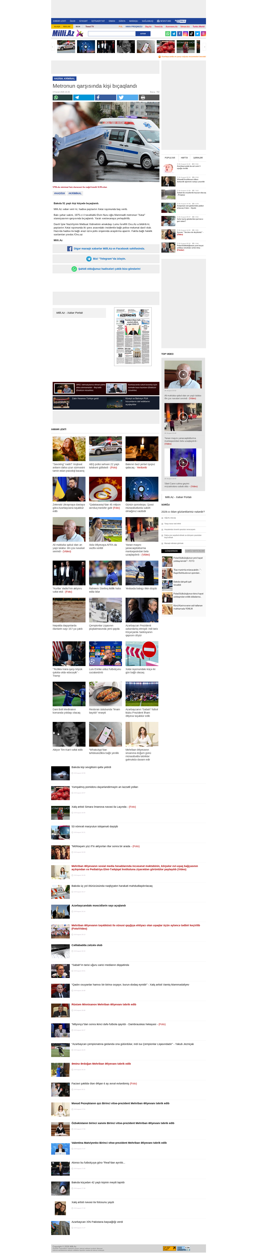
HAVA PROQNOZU (134, 26)
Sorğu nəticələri (195, 551)
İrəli (204, 47)
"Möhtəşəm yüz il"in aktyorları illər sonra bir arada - (106, 846)
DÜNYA (122, 21)
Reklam (66, 26)
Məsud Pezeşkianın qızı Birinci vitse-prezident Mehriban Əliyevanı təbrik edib (120, 1103)
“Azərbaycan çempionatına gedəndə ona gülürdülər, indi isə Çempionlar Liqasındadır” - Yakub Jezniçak (133, 1044)
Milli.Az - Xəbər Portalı (69, 312)
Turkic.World (198, 26)
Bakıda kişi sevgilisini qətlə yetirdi (91, 767)
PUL (121, 26)
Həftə (184, 158)
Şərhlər (198, 158)
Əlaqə (57, 26)
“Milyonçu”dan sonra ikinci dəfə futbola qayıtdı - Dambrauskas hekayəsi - (119, 1024)
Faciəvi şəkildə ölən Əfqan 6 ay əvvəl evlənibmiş (104, 1083)
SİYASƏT (83, 21)
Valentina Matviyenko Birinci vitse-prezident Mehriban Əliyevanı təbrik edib (119, 1142)
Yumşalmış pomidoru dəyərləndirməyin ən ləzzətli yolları (105, 787)
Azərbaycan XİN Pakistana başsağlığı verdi (97, 1221)
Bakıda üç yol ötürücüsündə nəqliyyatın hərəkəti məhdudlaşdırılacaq (112, 885)
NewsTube (165, 21)
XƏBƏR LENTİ (59, 21)
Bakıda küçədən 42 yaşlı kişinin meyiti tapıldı (98, 1182)
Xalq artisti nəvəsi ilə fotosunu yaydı (93, 1202)
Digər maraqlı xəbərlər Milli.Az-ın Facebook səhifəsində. (109, 248)
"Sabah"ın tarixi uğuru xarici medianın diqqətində (100, 964)
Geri (52, 47)
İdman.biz (185, 26)
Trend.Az (159, 26)
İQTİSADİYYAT (98, 21)
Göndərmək (171, 551)
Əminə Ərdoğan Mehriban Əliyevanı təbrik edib (101, 1063)
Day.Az (148, 26)
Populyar (170, 158)
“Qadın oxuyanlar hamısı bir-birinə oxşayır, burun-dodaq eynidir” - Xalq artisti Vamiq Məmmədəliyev (130, 984)
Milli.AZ (63, 33)
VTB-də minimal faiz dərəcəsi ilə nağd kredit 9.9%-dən (80, 187)
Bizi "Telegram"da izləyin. (109, 258)
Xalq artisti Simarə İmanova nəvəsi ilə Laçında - (104, 806)
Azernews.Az (172, 26)
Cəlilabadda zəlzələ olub (87, 945)
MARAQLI (133, 21)
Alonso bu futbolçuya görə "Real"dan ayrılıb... (98, 1162)
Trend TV (90, 26)
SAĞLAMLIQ (147, 21)
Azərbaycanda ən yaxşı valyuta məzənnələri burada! (184, 57)
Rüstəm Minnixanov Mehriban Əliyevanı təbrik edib (104, 1004)
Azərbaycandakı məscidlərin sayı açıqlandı (99, 905)
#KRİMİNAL (75, 193)
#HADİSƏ (59, 193)
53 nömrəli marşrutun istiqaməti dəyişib (95, 826)
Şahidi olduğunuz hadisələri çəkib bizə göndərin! (109, 268)
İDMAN (112, 21)
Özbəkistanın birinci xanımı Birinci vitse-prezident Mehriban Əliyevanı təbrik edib (123, 1123)
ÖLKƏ (72, 21)
